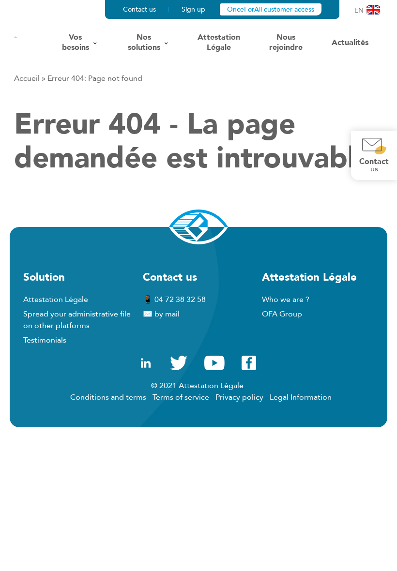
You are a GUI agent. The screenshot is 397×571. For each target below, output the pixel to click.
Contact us (139, 9)
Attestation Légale (219, 42)
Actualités (350, 43)
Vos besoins (75, 42)
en (359, 10)
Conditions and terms (108, 397)
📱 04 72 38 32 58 (174, 299)
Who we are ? (285, 299)
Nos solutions (144, 42)
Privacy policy (239, 397)
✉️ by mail (161, 314)
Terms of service (181, 397)
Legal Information (301, 397)
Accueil (27, 78)
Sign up (193, 9)
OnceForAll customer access (270, 9)
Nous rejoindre (286, 42)
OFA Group (282, 314)
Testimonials (44, 340)
